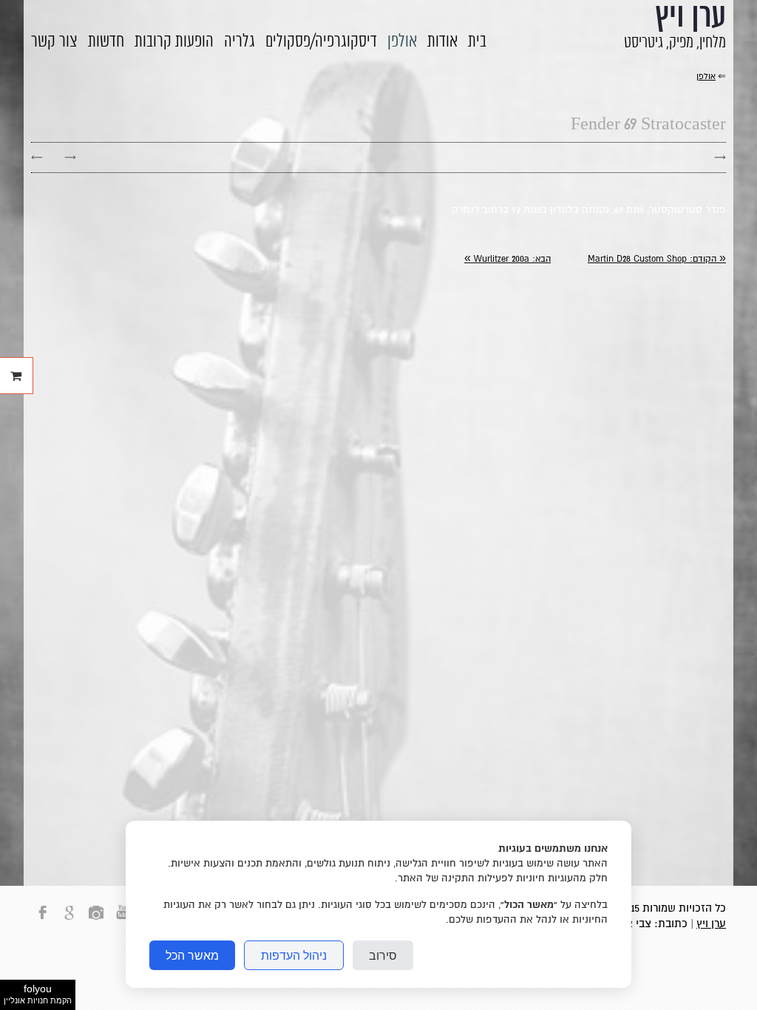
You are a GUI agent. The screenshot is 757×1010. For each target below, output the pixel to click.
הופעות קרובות (174, 42)
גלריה (239, 42)
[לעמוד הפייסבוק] (43, 921)
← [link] (37, 157)
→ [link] (70, 157)
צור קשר (54, 42)
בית (477, 42)
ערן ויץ (711, 923)
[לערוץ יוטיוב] (123, 921)
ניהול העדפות (294, 955)
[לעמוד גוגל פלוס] (69, 921)
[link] (657, 259)
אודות (442, 42)
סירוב (383, 955)
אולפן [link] (706, 76)
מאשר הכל (192, 955)
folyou (38, 994)
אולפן (402, 42)
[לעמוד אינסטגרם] (96, 921)
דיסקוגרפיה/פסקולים (321, 42)
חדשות (106, 42)
